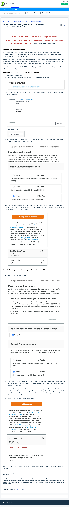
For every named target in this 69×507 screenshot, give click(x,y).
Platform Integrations (35, 21)
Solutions (14, 9)
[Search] (4, 13)
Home (4, 9)
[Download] (31, 260)
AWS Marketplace (17, 75)
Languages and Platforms (20, 21)
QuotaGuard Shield (25, 480)
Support (53, 473)
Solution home (7, 21)
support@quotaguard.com (56, 466)
